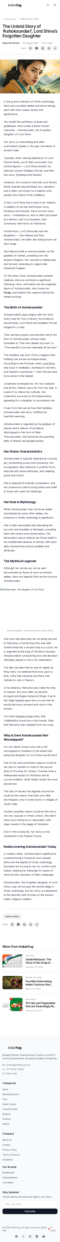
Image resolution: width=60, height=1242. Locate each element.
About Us (7, 1140)
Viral (4, 1099)
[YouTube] (43, 1236)
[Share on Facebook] (36, 48)
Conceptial (7, 1182)
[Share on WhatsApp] (42, 48)
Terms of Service (11, 1154)
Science (6, 1119)
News (5, 1089)
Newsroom (11, 19)
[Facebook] (16, 1236)
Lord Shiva (49, 363)
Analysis (6, 1114)
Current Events (9, 1109)
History (6, 1124)
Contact (6, 1145)
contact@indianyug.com (18, 1065)
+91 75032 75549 (15, 1069)
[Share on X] (30, 48)
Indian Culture (29, 19)
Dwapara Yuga (24, 716)
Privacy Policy (9, 1149)
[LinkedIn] (36, 1236)
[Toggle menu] (55, 5)
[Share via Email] (48, 48)
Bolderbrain (8, 1172)
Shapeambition (10, 1177)
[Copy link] (55, 48)
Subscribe (30, 1211)
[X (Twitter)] (23, 1236)
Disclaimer (7, 1159)
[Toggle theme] (48, 5)
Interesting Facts (10, 1094)
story (25, 314)
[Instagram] (30, 1236)
